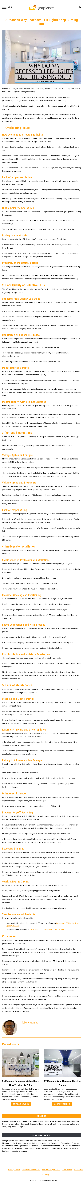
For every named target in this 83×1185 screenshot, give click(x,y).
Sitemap (45, 1175)
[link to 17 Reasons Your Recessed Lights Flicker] (62, 1063)
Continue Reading (21, 1104)
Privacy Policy (14, 1170)
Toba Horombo (30, 1022)
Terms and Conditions (31, 1170)
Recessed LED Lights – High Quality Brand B (47, 929)
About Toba (67, 1170)
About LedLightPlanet (51, 1170)
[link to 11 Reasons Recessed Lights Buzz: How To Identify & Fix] (20, 1063)
